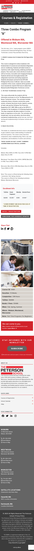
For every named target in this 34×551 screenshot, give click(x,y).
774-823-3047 (7, 478)
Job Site (13, 11)
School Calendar (5, 401)
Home (6, 23)
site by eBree (17, 547)
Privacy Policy (19, 516)
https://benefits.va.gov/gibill (17, 543)
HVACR (13, 23)
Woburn (11, 310)
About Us (22, 11)
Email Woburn (6, 440)
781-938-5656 (6, 438)
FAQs (2, 404)
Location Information (7, 506)
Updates (5, 11)
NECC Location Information (9, 499)
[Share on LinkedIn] (2, 229)
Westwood (19, 310)
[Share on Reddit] (12, 229)
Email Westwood (7, 460)
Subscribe (25, 0)
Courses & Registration (11, 10)
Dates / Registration (11, 211)
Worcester (6, 313)
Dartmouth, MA (6, 504)
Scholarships (26, 10)
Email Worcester (7, 480)
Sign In (17, 0)
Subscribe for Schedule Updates (15, 216)
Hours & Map (6, 442)
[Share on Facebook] (5, 229)
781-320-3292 (6, 458)
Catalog (9, 0)
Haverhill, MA (6, 497)
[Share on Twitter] (8, 229)
